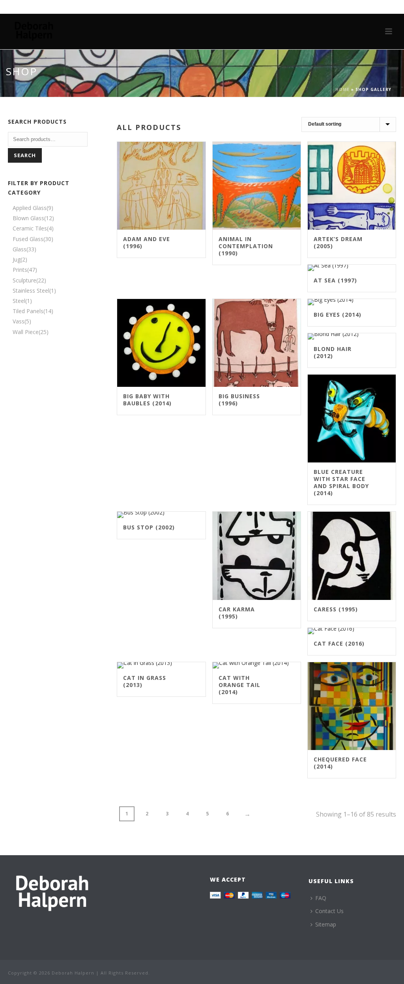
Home (342, 89)
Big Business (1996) (239, 399)
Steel (19, 300)
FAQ (320, 898)
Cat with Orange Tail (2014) (239, 685)
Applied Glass (30, 208)
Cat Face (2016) (339, 643)
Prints (20, 269)
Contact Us (329, 911)
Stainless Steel (31, 290)
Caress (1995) (336, 609)
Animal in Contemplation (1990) (246, 246)
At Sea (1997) (335, 280)
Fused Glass (28, 239)
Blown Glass (28, 218)
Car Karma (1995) (237, 612)
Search (25, 155)
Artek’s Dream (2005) (338, 242)
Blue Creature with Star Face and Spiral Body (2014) (341, 482)
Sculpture (24, 280)
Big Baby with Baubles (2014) (147, 399)
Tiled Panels (28, 311)
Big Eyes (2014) (337, 314)
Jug (17, 259)
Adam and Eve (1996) (146, 242)
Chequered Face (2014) (340, 763)
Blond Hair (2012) (333, 352)
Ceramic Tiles (30, 228)
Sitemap (325, 924)
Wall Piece (26, 332)
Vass (18, 321)
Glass (19, 249)
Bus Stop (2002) (149, 527)
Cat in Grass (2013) (144, 681)
